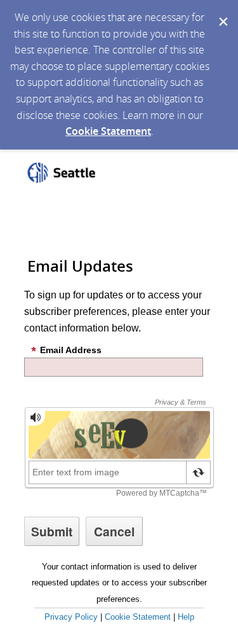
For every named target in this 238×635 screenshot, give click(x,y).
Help (186, 617)
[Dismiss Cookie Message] (222, 12)
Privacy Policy (71, 617)
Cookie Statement (108, 131)
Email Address (71, 350)
